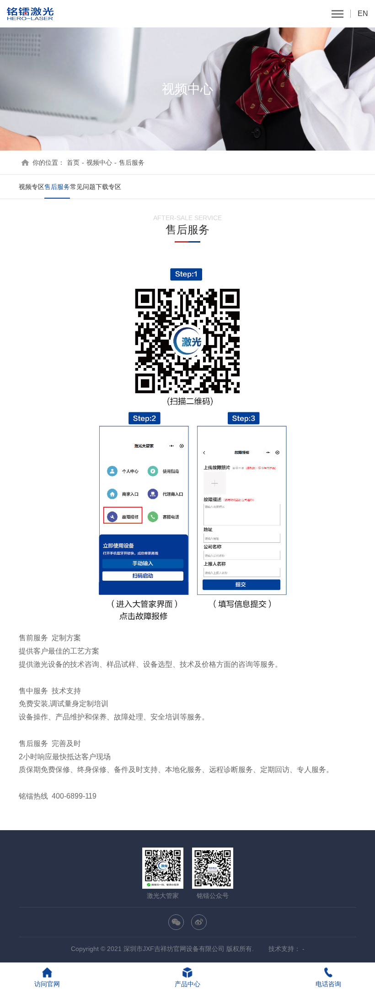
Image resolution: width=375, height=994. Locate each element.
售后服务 (132, 162)
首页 (73, 162)
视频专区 (31, 186)
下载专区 (108, 186)
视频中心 (99, 162)
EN (363, 13)
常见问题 (83, 186)
